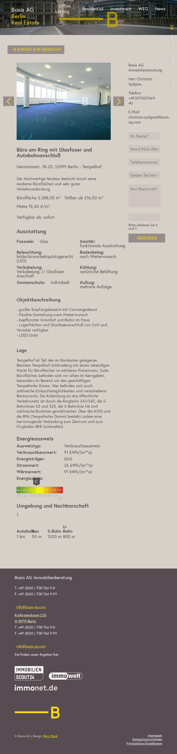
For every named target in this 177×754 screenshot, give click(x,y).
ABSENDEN (147, 238)
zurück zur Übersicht (39, 49)
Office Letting (63, 8)
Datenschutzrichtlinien (147, 739)
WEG (143, 9)
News (160, 9)
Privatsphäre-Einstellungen (144, 743)
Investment (120, 9)
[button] (8, 101)
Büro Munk (50, 736)
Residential (92, 9)
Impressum (155, 735)
